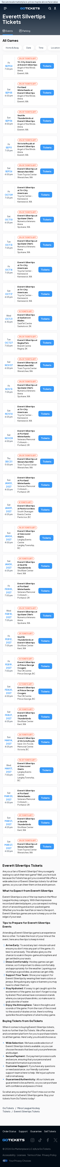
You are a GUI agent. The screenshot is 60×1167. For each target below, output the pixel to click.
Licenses (21, 1155)
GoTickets (8, 1108)
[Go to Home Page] (30, 8)
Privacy (49, 1155)
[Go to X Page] (55, 1140)
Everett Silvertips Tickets (27, 1111)
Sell (50, 1131)
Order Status (9, 1131)
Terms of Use (34, 1155)
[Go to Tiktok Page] (40, 1140)
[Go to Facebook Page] (48, 1140)
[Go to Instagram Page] (32, 1140)
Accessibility (9, 1155)
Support (23, 1131)
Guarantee (36, 1131)
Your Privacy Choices (20, 1160)
